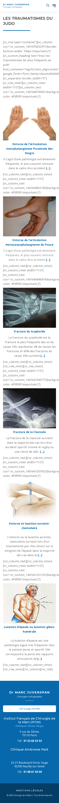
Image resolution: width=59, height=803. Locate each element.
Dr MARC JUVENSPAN (16, 5)
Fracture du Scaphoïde (29, 331)
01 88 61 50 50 (29, 772)
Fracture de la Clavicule (29, 432)
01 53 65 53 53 (29, 741)
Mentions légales (29, 790)
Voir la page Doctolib (29, 708)
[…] (48, 168)
